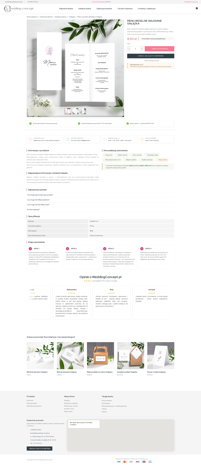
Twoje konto (107, 396)
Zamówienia (106, 403)
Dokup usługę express (151, 60)
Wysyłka (67, 400)
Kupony (104, 412)
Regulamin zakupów (71, 403)
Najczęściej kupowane (34, 406)
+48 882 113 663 (32, 2)
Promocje (30, 400)
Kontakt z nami (69, 409)
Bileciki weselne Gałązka (67, 372)
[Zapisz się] (185, 8)
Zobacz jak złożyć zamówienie (151, 56)
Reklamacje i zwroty (71, 406)
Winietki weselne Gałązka (37, 372)
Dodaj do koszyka (160, 49)
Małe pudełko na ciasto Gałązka (99, 372)
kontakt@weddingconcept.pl (14, 2)
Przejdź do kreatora (191, 2)
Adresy (104, 409)
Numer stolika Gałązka (156, 372)
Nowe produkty (32, 403)
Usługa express (162, 160)
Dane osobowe (107, 400)
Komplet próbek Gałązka (127, 372)
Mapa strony (68, 411)
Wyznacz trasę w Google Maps (39, 448)
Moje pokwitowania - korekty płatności (114, 406)
